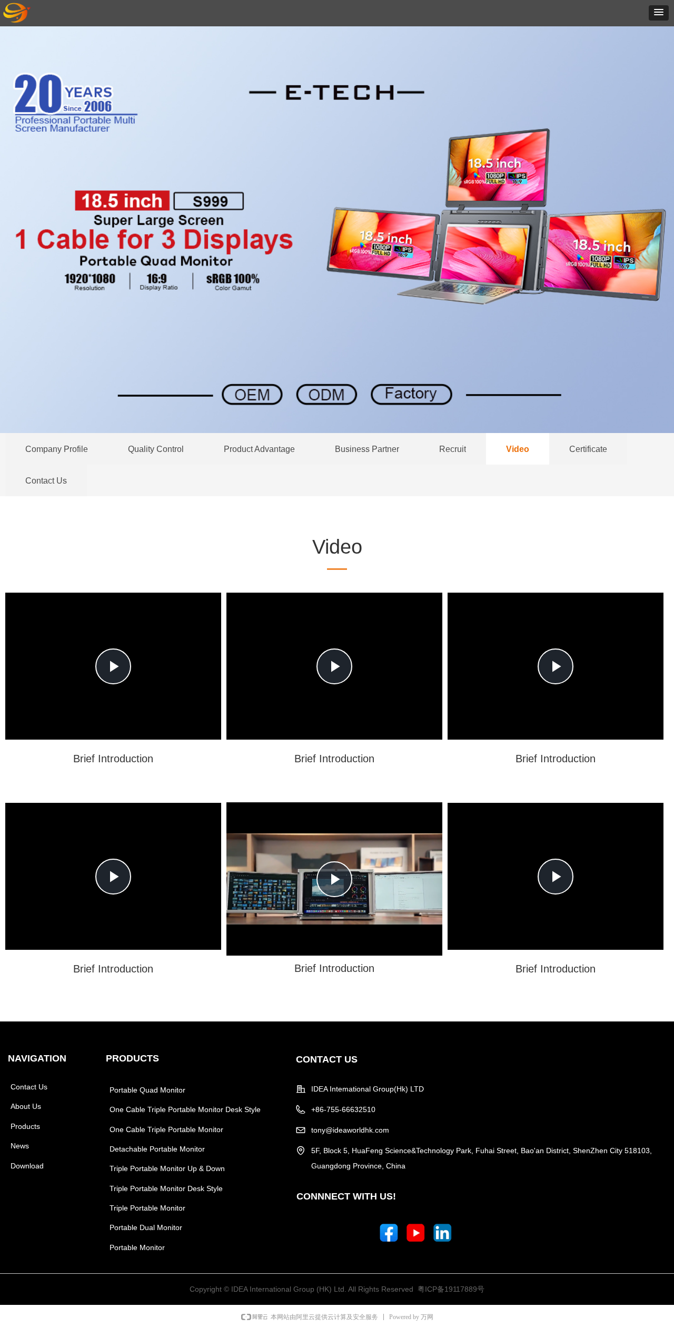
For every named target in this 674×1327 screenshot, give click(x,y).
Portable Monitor (137, 1247)
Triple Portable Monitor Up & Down (167, 1168)
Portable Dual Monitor (146, 1227)
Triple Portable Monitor (147, 1208)
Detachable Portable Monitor (157, 1149)
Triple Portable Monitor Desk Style (166, 1188)
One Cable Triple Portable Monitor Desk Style (185, 1109)
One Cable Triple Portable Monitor (166, 1129)
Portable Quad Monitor (147, 1090)
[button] (659, 13)
